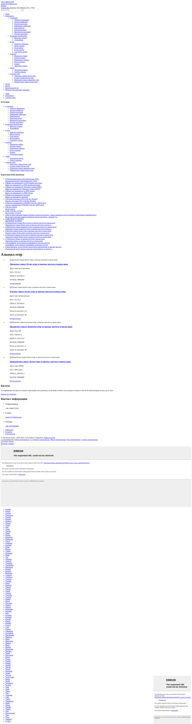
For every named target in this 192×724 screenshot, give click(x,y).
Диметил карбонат (21, 44)
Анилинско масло (21, 70)
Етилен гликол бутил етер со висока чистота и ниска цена (27, 233)
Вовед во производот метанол (16, 197)
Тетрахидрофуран (21, 22)
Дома (7, 14)
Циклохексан (19, 28)
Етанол (17, 64)
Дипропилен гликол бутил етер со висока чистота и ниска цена (40, 361)
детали (18, 283)
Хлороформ (18, 40)
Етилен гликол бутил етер (24, 78)
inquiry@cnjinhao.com (13, 417)
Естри (12, 42)
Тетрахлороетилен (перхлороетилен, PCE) (21, 181)
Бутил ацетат (19, 50)
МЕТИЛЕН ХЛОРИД (13, 221)
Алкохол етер (15, 74)
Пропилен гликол (21, 56)
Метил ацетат (19, 46)
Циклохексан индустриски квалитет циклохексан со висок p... (29, 249)
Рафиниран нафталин (22, 26)
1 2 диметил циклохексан (40, 440)
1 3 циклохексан (7, 440)
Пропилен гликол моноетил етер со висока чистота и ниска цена (41, 326)
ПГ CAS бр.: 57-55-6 (13, 213)
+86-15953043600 (11, 426)
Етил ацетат (18, 48)
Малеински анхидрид (22, 32)
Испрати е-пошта (7, 444)
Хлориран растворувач (18, 36)
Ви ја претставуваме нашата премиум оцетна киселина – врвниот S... (31, 217)
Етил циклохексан (74, 440)
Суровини (14, 18)
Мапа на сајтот (49, 438)
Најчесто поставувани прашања (17, 90)
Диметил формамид (21, 20)
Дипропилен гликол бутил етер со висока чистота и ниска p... (28, 225)
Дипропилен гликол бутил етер (26, 82)
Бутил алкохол (19, 62)
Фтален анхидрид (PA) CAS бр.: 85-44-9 (20, 201)
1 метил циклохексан (89, 440)
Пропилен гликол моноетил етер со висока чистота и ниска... (28, 229)
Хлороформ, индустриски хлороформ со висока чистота (26, 245)
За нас (7, 84)
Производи (9, 16)
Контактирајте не (11, 88)
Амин (12, 68)
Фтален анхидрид (21, 34)
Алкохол (13, 54)
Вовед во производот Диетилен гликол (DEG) (22, 189)
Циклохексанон (20, 30)
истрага (13, 283)
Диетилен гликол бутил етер (25, 76)
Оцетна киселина (20, 24)
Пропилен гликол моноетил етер (26, 80)
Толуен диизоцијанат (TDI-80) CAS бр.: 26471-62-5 (24, 205)
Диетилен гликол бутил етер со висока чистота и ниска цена (28, 237)
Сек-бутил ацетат (20, 52)
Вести (7, 86)
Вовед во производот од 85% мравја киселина (22, 185)
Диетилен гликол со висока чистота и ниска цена (24, 241)
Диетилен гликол (20, 66)
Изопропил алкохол (21, 60)
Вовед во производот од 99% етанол (19, 193)
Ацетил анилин (20, 72)
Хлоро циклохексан (21, 440)
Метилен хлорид (20, 38)
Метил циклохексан (58, 440)
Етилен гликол (19, 58)
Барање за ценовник (8, 394)
